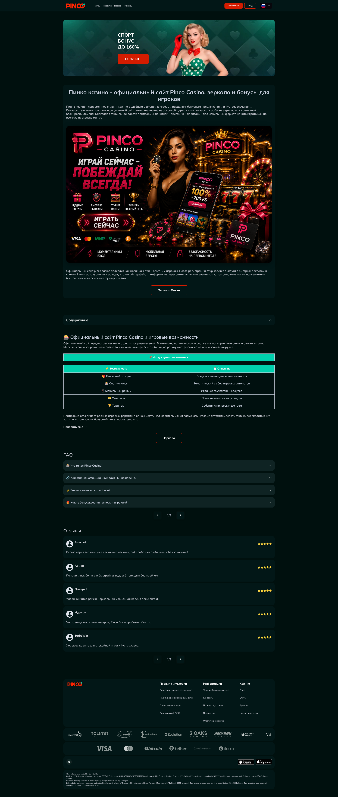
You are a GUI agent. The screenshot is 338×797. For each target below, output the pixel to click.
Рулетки (244, 705)
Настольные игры (249, 713)
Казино (245, 683)
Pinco (242, 690)
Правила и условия (173, 683)
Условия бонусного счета (216, 690)
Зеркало (169, 438)
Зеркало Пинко (169, 290)
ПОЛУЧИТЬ (133, 59)
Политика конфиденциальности (176, 697)
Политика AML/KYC (170, 713)
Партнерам (209, 713)
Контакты (208, 697)
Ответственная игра (170, 705)
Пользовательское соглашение (176, 690)
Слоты (243, 697)
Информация (212, 683)
